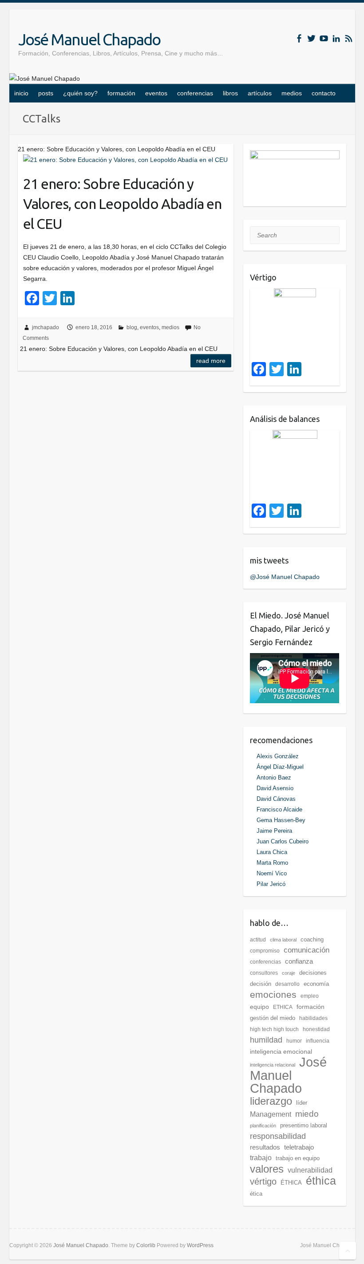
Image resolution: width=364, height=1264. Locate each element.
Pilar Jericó (271, 884)
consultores (264, 973)
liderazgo (271, 1101)
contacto (324, 93)
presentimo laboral (303, 1125)
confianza (299, 961)
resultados (265, 1147)
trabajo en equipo (298, 1158)
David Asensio (275, 788)
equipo (259, 1006)
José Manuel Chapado (89, 39)
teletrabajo (299, 1147)
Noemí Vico (272, 873)
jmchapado (45, 327)
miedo (307, 1113)
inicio (21, 93)
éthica (321, 1181)
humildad (266, 1040)
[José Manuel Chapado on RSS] (349, 38)
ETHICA (283, 1007)
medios (291, 93)
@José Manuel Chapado (285, 576)
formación (121, 93)
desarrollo (287, 984)
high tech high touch (274, 1029)
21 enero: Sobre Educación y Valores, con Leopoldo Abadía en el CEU (122, 204)
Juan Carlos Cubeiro (283, 841)
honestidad (316, 1029)
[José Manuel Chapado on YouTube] (324, 38)
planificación (263, 1125)
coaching (312, 939)
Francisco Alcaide (279, 809)
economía (316, 983)
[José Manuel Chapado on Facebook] (299, 38)
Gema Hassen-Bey (281, 820)
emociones (273, 994)
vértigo (263, 1181)
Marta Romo (272, 862)
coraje (288, 973)
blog (132, 327)
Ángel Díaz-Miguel (280, 767)
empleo (310, 996)
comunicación (306, 950)
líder (301, 1102)
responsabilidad (278, 1136)
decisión (260, 983)
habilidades (313, 1018)
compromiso (265, 951)
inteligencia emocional (281, 1051)
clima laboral (283, 939)
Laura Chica (272, 852)
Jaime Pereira (274, 830)
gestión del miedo (272, 1018)
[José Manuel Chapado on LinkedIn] (336, 38)
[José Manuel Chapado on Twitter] (311, 38)
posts (45, 93)
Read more (211, 360)
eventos (156, 93)
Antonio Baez (274, 777)
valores (267, 1169)
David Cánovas (276, 798)
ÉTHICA (291, 1182)
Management (270, 1114)
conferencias (195, 93)
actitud (258, 940)
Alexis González (278, 756)
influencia (317, 1041)
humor (294, 1041)
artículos (260, 93)
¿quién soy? (80, 93)
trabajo (261, 1158)
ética (256, 1193)
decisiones (313, 972)
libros (230, 93)
